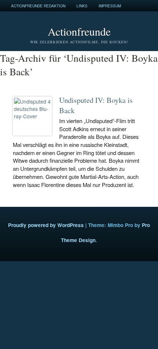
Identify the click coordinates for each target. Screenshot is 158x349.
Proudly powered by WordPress (46, 225)
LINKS (81, 5)
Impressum (109, 5)
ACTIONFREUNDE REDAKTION (38, 5)
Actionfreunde (79, 31)
